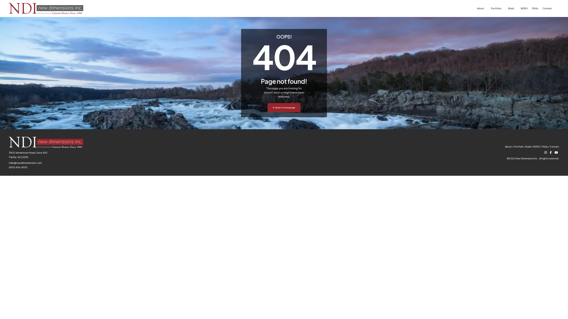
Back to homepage (285, 107)
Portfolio (496, 8)
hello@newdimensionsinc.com (25, 162)
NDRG (524, 8)
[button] (486, 8)
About (480, 8)
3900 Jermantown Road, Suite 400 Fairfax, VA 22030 (28, 155)
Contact (547, 8)
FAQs (535, 8)
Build (511, 8)
